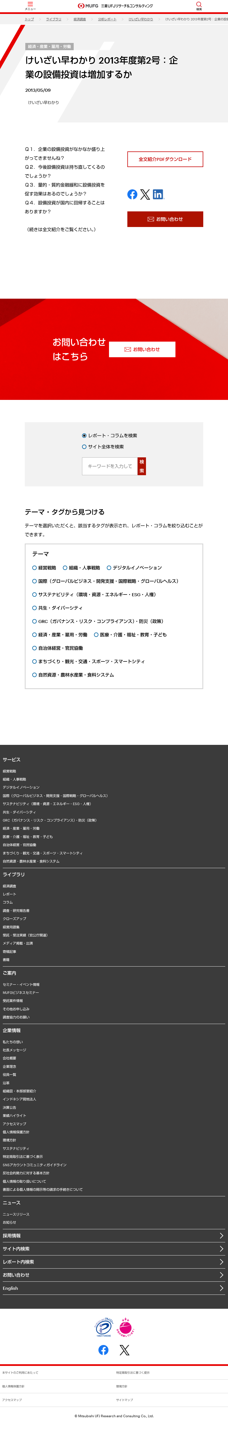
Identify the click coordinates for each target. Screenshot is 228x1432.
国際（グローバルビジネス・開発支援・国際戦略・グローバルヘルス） (56, 796)
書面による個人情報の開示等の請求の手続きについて (43, 1189)
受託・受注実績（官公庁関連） (26, 935)
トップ (29, 19)
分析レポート (107, 19)
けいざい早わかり (141, 19)
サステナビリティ (16, 1148)
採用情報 (12, 1235)
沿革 (6, 1083)
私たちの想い (13, 1042)
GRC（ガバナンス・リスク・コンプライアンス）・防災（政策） (50, 820)
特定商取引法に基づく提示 (133, 1372)
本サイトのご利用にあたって (20, 1372)
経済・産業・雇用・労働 (49, 46)
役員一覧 (9, 1074)
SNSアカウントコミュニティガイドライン (34, 1165)
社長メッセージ (14, 1050)
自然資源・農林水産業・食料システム (31, 861)
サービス (12, 759)
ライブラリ (53, 19)
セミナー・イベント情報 (21, 984)
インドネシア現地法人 (19, 1099)
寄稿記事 (9, 951)
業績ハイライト (14, 1115)
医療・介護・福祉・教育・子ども (28, 837)
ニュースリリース (16, 1214)
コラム (8, 902)
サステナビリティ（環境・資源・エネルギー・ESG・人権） (48, 804)
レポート (9, 894)
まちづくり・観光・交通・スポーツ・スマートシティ (43, 853)
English (10, 1288)
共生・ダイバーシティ (19, 812)
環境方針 (9, 1140)
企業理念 (9, 1066)
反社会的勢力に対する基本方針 (26, 1173)
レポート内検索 (18, 1261)
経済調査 (80, 19)
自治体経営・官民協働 (19, 845)
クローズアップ (14, 919)
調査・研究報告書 (16, 910)
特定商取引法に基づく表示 (23, 1156)
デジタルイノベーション (21, 787)
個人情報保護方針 (16, 1132)
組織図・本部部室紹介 (19, 1091)
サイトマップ (124, 1400)
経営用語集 (11, 927)
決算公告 (9, 1107)
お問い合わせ (16, 1275)
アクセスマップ (14, 1124)
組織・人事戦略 (14, 779)
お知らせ (9, 1222)
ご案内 (9, 972)
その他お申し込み (16, 1009)
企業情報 (12, 1030)
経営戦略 (9, 771)
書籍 (6, 960)
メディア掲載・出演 (18, 943)
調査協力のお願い (16, 1017)
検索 (142, 466)
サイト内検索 (16, 1248)
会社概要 (9, 1058)
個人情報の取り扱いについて (24, 1181)
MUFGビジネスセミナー (21, 992)
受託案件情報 (13, 1001)
